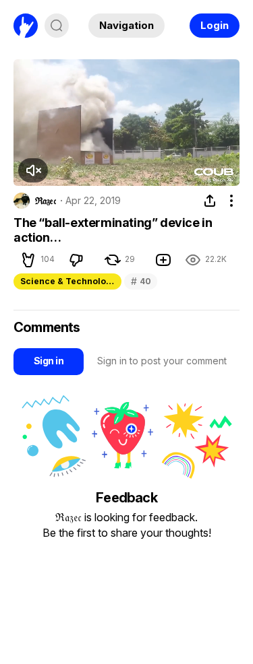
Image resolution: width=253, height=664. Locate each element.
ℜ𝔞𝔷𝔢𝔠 (45, 200)
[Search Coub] (57, 25)
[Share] (210, 201)
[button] (33, 170)
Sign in (48, 360)
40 (140, 281)
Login (214, 25)
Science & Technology (68, 281)
